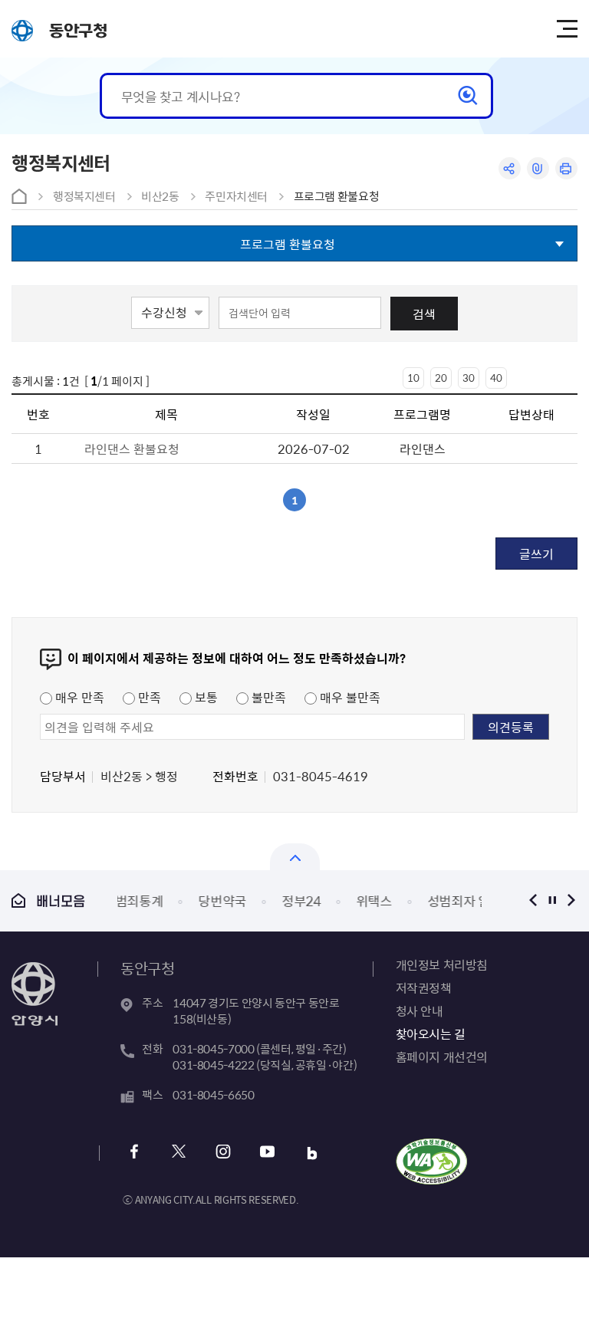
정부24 (241, 900)
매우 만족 (78, 697)
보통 (205, 697)
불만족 (267, 697)
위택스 (314, 900)
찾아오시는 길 (431, 1033)
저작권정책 (424, 987)
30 (468, 377)
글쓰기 (536, 553)
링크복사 (538, 168)
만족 (148, 697)
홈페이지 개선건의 (442, 1056)
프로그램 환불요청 (337, 196)
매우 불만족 (348, 697)
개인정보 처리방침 (442, 964)
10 (413, 377)
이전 (533, 900)
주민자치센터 (236, 196)
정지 (552, 900)
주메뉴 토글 (566, 29)
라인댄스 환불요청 (131, 448)
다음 (571, 900)
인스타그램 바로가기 (223, 1153)
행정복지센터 (84, 196)
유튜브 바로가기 (267, 1153)
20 (441, 377)
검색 (424, 313)
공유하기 (510, 168)
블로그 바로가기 (312, 1153)
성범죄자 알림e (408, 900)
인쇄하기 (566, 168)
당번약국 (163, 900)
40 (496, 377)
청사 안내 (419, 1010)
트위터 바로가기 (178, 1153)
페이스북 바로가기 (134, 1153)
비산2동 (160, 196)
